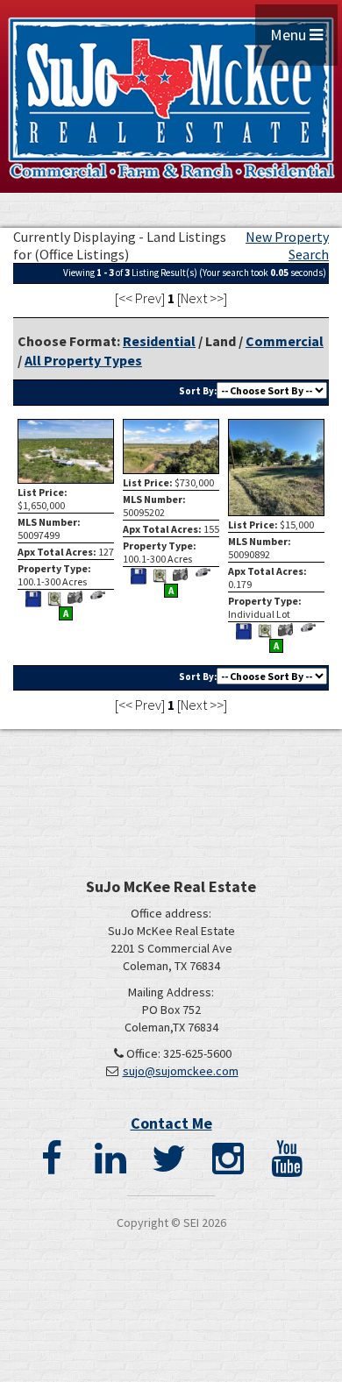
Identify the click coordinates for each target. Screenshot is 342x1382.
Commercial (285, 341)
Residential (159, 341)
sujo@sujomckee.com (181, 1071)
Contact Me (171, 1123)
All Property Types (83, 360)
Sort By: (198, 391)
